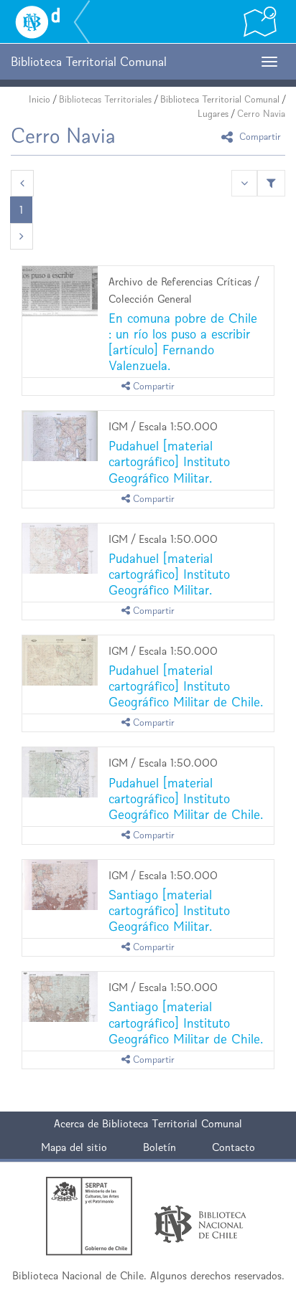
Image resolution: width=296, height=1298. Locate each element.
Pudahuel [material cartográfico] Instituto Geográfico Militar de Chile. (185, 686)
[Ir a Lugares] (260, 21)
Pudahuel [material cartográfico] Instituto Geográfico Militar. (169, 461)
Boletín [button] (159, 1147)
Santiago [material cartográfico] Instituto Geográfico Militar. (169, 910)
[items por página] (244, 183)
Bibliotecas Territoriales (105, 99)
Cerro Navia (261, 114)
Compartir (258, 136)
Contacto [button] (233, 1147)
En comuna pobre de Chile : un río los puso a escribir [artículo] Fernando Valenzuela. (182, 342)
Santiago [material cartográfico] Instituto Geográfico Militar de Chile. (185, 1022)
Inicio (39, 99)
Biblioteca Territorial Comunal (219, 99)
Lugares (213, 114)
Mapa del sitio (74, 1147)
